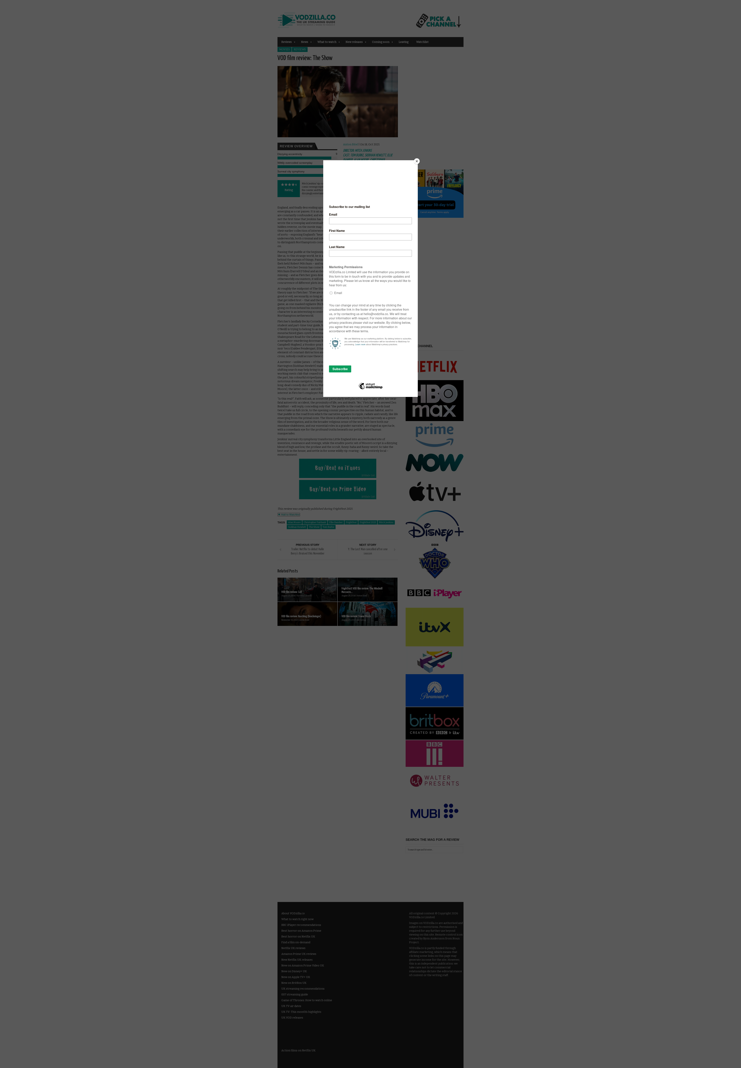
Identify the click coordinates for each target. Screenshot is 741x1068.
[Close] (417, 161)
